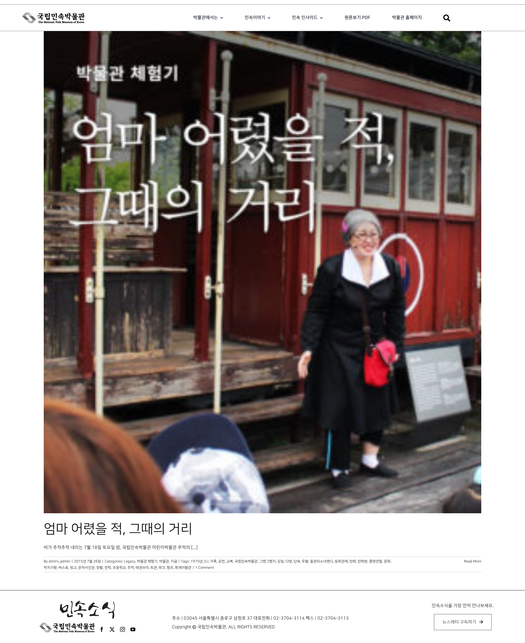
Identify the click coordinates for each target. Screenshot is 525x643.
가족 (213, 561)
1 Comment (204, 568)
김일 (280, 561)
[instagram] (122, 629)
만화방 (363, 561)
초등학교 (119, 568)
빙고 (73, 568)
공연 (221, 561)
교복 (229, 561)
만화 (352, 561)
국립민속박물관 (246, 561)
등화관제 (341, 561)
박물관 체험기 (147, 561)
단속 (297, 561)
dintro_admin (59, 561)
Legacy (129, 561)
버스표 (63, 568)
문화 (387, 561)
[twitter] (112, 629)
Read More (472, 561)
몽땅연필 (375, 561)
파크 (162, 568)
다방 (288, 561)
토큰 (153, 568)
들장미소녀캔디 (321, 561)
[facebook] (101, 629)
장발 (99, 568)
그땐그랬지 (267, 561)
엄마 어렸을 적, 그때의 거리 (118, 529)
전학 (107, 568)
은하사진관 (86, 568)
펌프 (170, 568)
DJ (206, 561)
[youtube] (132, 629)
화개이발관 (183, 568)
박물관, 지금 (168, 561)
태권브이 (142, 568)
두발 (305, 561)
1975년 (197, 561)
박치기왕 (50, 568)
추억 (130, 568)
